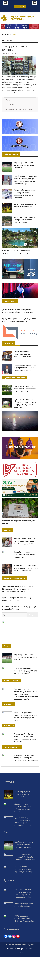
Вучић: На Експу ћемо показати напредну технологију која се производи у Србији (23, 893)
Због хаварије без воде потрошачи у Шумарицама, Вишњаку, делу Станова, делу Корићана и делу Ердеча (18, 589)
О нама (10, 948)
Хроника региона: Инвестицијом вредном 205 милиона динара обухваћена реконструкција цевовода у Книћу (26, 694)
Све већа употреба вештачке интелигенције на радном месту (24, 554)
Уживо (20, 952)
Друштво (11, 105)
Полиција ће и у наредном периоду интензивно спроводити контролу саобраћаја (25, 194)
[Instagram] (14, 936)
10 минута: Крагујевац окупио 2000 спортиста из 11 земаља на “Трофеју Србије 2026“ (26, 716)
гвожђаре (11, 109)
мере (25, 109)
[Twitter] (10, 936)
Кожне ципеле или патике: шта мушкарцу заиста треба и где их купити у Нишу (26, 568)
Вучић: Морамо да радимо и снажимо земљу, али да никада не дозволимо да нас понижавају (25, 180)
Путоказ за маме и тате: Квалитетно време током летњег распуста (25, 388)
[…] (28, 93)
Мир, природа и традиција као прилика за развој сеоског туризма (25, 219)
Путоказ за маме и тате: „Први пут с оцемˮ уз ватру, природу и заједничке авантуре (25, 403)
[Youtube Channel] (18, 936)
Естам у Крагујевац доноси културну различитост (25, 205)
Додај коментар (13, 100)
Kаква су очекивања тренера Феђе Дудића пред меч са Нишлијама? (25, 670)
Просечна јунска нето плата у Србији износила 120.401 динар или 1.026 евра (25, 367)
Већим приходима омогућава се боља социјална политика (22, 354)
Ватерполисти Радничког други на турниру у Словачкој (23, 869)
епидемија (18, 109)
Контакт (29, 948)
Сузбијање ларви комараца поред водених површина (16, 598)
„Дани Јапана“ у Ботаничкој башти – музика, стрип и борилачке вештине (17, 311)
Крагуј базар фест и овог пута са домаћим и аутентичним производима (19, 319)
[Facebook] (6, 936)
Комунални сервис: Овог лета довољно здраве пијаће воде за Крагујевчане (26, 758)
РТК (15, 53)
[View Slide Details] (20, 269)
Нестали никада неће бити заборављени (23, 904)
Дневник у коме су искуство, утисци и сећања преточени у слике (23, 808)
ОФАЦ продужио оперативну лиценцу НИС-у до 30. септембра (24, 918)
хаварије (30, 109)
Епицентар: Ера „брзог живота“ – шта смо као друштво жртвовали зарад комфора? (25, 738)
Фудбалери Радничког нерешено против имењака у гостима (25, 165)
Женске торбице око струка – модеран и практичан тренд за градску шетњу (25, 541)
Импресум (19, 948)
